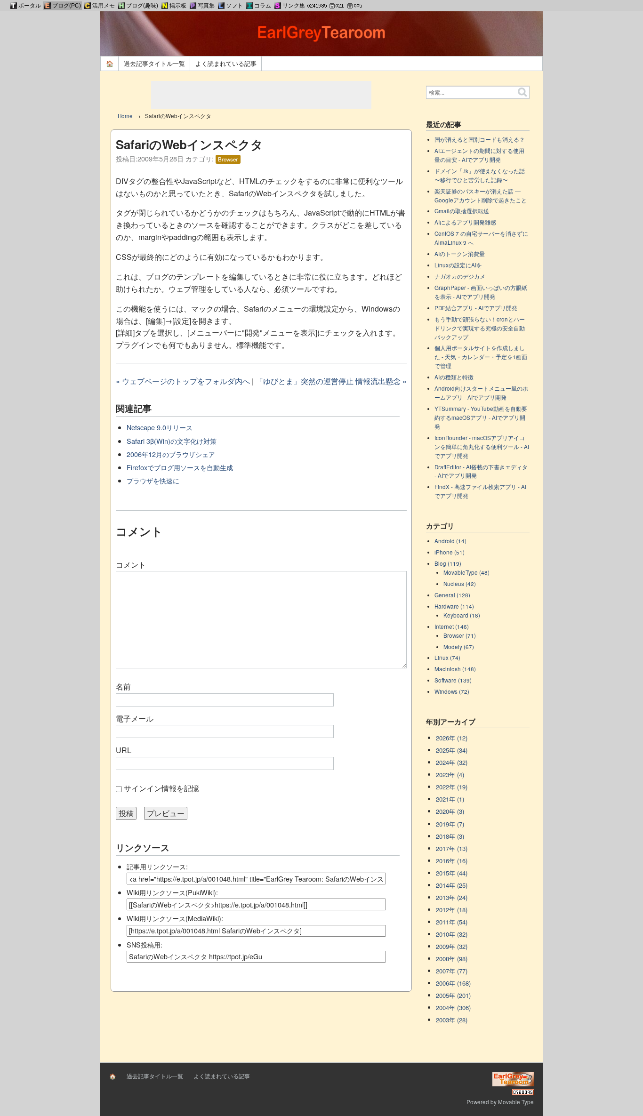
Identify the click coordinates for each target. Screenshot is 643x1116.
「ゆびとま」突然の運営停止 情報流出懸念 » (331, 381)
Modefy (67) (458, 646)
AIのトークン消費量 (459, 253)
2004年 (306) (453, 1007)
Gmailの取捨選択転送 (461, 211)
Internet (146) (451, 626)
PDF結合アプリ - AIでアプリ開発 (475, 308)
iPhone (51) (449, 552)
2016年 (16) (451, 860)
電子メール (134, 718)
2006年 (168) (453, 983)
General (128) (452, 595)
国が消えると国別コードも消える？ (479, 139)
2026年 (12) (451, 737)
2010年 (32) (451, 934)
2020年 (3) (450, 811)
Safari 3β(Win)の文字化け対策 (172, 441)
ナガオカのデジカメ (459, 276)
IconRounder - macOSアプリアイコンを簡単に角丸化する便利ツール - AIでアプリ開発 (481, 446)
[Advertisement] (261, 95)
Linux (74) (447, 657)
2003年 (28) (451, 1019)
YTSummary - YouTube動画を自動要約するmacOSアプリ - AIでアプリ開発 (480, 417)
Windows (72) (451, 691)
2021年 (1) (450, 799)
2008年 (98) (451, 958)
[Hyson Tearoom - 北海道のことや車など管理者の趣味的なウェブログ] (121, 5)
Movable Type (516, 1102)
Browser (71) (459, 635)
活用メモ (103, 5)
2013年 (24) (451, 897)
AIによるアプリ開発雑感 (465, 222)
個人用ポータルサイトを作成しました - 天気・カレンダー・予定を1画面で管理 (480, 356)
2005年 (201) (453, 995)
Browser (228, 159)
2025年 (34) (451, 750)
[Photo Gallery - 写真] (193, 5)
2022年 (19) (451, 786)
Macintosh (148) (455, 669)
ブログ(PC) (66, 5)
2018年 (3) (450, 836)
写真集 (206, 5)
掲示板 (177, 5)
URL (123, 750)
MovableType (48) (466, 572)
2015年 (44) (451, 872)
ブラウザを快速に (153, 480)
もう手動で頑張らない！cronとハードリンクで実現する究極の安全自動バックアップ (479, 328)
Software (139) (453, 680)
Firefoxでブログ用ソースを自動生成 (180, 467)
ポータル (29, 5)
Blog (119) (447, 563)
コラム (262, 5)
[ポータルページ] (13, 5)
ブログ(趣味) (142, 5)
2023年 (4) (450, 774)
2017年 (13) (451, 848)
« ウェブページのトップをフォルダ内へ (183, 381)
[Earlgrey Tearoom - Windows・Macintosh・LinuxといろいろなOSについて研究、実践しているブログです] (47, 5)
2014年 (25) (451, 885)
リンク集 (293, 5)
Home (125, 116)
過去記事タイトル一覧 (154, 63)
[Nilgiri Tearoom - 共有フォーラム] (164, 5)
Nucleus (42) (459, 583)
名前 (123, 686)
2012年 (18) (451, 909)
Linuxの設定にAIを (458, 265)
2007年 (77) (451, 970)
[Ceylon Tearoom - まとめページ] (87, 5)
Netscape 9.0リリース (160, 427)
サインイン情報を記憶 (161, 788)
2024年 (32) (451, 762)
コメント (131, 564)
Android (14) (450, 541)
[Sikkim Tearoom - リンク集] (277, 5)
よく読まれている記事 (226, 63)
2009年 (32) (451, 946)
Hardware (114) (454, 606)
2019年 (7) (450, 823)
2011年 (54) (451, 921)
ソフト (234, 5)
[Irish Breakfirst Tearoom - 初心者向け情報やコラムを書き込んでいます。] (249, 5)
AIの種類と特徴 (454, 377)
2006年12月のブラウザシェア (171, 454)
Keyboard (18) (461, 615)
